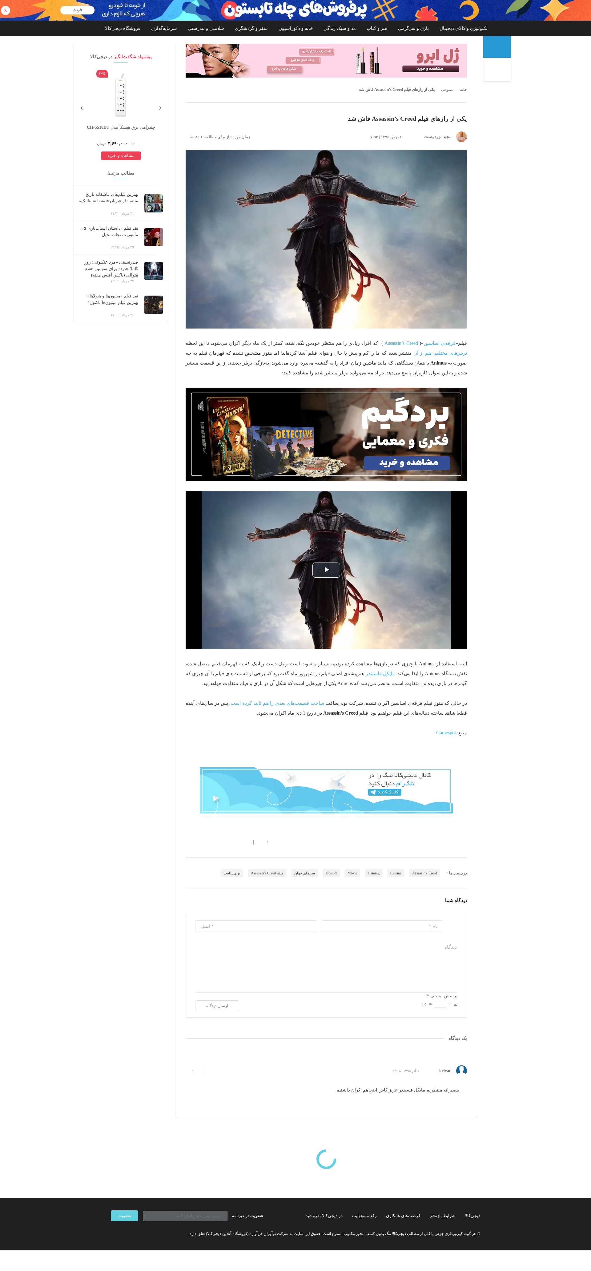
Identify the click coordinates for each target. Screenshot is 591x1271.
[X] (135, 1233)
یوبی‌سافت (231, 873)
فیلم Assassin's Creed (267, 873)
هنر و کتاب (377, 28)
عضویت (124, 1215)
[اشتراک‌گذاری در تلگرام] (188, 842)
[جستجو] (498, 70)
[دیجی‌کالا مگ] (497, 47)
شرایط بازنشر (443, 1215)
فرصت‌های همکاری (403, 1215)
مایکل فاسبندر (380, 673)
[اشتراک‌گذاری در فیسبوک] (221, 842)
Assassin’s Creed (401, 343)
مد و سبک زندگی (340, 28)
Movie (352, 873)
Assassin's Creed (424, 873)
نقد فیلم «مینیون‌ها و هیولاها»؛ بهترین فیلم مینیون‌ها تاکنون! (112, 299)
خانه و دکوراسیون (296, 28)
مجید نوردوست (438, 136)
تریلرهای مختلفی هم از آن (440, 353)
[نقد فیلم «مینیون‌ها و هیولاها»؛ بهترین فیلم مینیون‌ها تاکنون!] (153, 305)
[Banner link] (295, 10)
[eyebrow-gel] (326, 61)
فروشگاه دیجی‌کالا (122, 28)
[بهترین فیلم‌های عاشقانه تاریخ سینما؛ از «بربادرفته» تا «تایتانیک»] (153, 203)
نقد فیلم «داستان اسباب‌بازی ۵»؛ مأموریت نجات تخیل (109, 231)
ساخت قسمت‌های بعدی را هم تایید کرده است (277, 703)
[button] (264, 842)
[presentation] (160, 106)
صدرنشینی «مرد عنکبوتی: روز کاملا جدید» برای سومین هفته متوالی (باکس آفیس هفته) (111, 268)
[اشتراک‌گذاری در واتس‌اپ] (199, 842)
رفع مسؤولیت (364, 1215)
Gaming (374, 873)
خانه (463, 89)
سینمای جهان (304, 873)
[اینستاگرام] (124, 1233)
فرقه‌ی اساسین (440, 343)
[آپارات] (146, 1233)
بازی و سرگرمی (413, 28)
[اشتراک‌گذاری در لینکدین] (232, 842)
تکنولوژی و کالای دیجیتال (464, 28)
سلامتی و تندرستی (206, 28)
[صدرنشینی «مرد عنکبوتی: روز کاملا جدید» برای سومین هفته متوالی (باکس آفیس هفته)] (153, 271)
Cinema (395, 873)
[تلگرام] (113, 1233)
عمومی (447, 89)
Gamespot (446, 732)
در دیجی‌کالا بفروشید (324, 1215)
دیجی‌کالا (472, 1215)
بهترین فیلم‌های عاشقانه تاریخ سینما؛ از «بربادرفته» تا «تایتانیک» (108, 197)
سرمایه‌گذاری (164, 28)
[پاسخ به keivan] (212, 1071)
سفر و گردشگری (251, 28)
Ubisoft (331, 873)
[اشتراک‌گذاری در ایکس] (210, 842)
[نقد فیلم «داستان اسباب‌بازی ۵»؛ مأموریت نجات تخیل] (153, 237)
